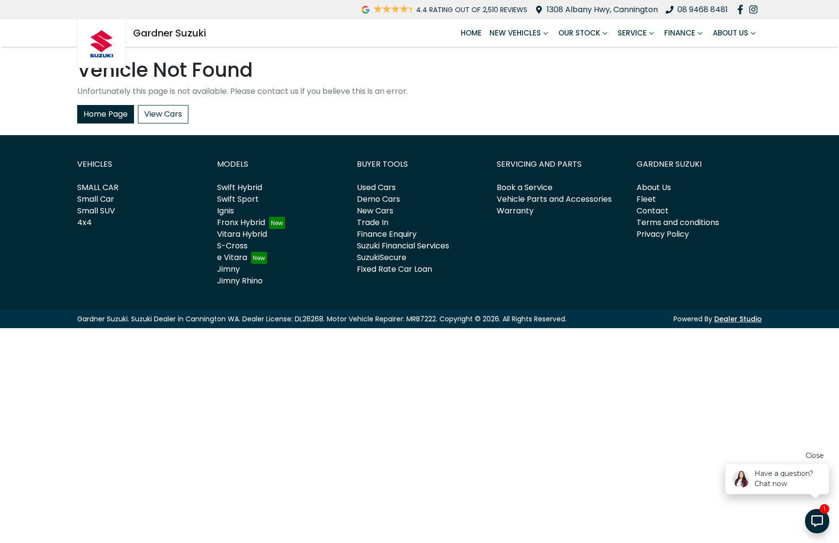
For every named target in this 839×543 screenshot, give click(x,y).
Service (632, 33)
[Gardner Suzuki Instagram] (755, 9)
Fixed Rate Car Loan (394, 269)
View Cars (163, 114)
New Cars (375, 210)
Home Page (106, 114)
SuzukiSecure (381, 257)
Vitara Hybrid (242, 234)
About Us (730, 33)
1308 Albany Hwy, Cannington (602, 9)
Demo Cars (378, 199)
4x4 (84, 222)
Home (471, 33)
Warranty (515, 210)
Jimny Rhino (240, 280)
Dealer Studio (738, 319)
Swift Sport (238, 199)
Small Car (95, 199)
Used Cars (376, 187)
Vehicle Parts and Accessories (554, 199)
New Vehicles (515, 33)
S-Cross (232, 245)
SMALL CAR (97, 187)
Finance (679, 33)
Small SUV (96, 210)
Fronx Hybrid (241, 222)
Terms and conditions (678, 222)
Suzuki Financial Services (403, 245)
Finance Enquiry (387, 234)
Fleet (646, 199)
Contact (653, 210)
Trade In (372, 222)
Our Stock (579, 33)
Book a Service (525, 187)
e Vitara (232, 257)
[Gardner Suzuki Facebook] (742, 9)
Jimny (228, 269)
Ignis (225, 210)
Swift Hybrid (239, 187)
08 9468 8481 (702, 9)
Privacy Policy (663, 234)
